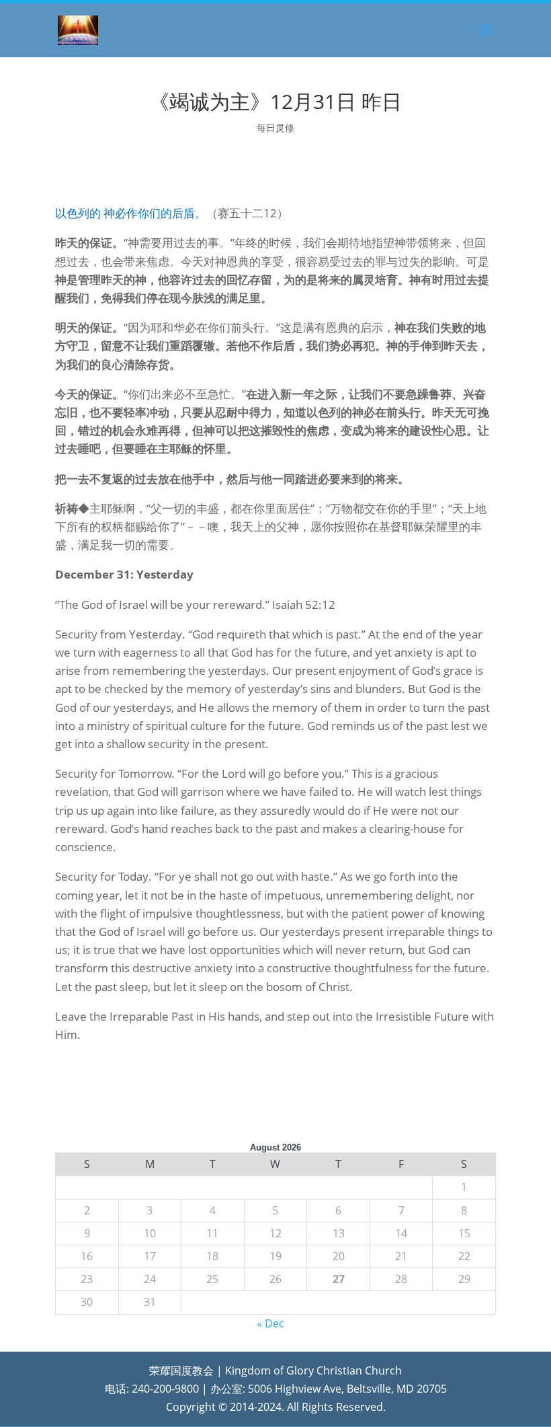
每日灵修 (275, 127)
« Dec (270, 1323)
